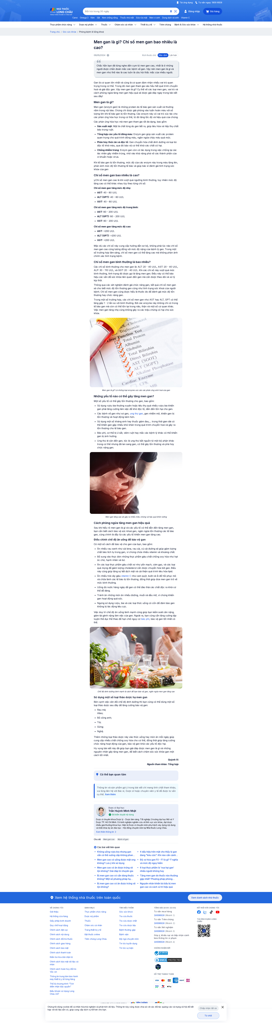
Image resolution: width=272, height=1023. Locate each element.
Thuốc (88, 921)
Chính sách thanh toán (60, 952)
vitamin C (126, 575)
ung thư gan (136, 413)
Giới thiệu (54, 912)
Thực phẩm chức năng (95, 912)
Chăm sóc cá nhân (93, 925)
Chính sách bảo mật (59, 948)
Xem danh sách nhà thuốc (205, 897)
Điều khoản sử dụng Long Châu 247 (62, 992)
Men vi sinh (154, 17)
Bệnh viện (123, 934)
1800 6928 (217, 2)
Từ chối (208, 1015)
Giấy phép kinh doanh (60, 921)
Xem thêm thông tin (105, 832)
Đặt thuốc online (92, 934)
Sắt (98, 17)
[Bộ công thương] (161, 953)
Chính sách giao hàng (60, 943)
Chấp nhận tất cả (208, 1008)
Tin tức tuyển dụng (128, 943)
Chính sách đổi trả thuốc (61, 939)
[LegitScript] (168, 967)
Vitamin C (185, 17)
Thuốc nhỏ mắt (127, 17)
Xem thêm (110, 794)
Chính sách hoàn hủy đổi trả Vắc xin (63, 970)
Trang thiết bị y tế (93, 930)
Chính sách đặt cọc (59, 930)
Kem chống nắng (110, 17)
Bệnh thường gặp (127, 930)
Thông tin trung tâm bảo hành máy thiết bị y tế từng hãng (64, 977)
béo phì (145, 619)
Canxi (75, 17)
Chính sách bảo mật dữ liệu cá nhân (64, 963)
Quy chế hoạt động (59, 925)
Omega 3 (84, 17)
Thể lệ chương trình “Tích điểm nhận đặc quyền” (62, 985)
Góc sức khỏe (69, 32)
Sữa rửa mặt (141, 17)
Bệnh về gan (123, 839)
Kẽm (93, 17)
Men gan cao (109, 839)
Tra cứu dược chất (128, 921)
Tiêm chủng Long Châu (96, 939)
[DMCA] (168, 960)
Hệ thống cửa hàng (59, 916)
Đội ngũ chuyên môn (129, 939)
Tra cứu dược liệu (127, 925)
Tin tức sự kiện (126, 948)
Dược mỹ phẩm (92, 916)
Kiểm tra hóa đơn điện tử (61, 957)
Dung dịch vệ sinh (170, 17)
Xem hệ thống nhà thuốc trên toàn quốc (88, 897)
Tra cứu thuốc (125, 916)
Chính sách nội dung (59, 934)
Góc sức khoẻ (126, 912)
